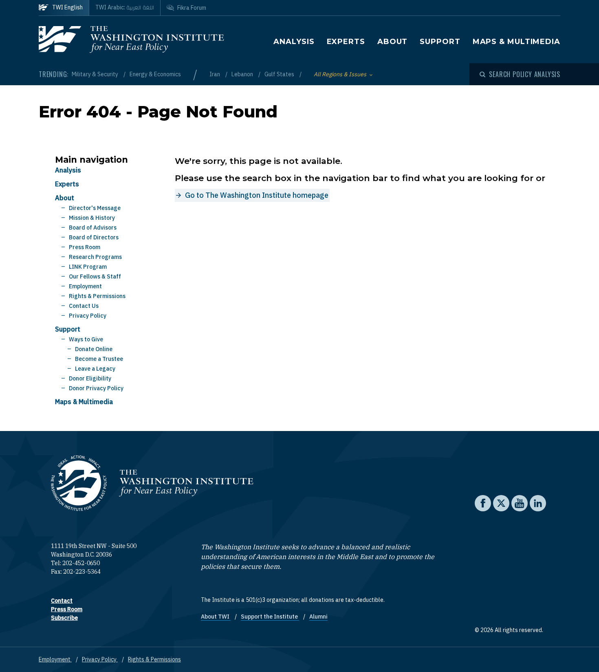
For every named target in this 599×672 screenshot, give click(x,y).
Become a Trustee (99, 359)
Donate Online (93, 349)
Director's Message (95, 208)
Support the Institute (270, 616)
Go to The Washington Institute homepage (256, 195)
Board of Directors (94, 237)
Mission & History (92, 217)
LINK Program (88, 266)
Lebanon (242, 74)
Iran (215, 74)
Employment (85, 286)
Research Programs (95, 257)
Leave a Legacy (95, 368)
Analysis (293, 41)
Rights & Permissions (97, 296)
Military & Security (95, 74)
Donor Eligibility (90, 378)
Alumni (318, 616)
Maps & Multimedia (516, 41)
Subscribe (64, 617)
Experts (346, 41)
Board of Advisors (93, 227)
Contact (62, 600)
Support (440, 41)
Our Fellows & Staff (95, 276)
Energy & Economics (155, 74)
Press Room (84, 247)
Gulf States (279, 74)
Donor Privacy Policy (96, 388)
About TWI (216, 616)
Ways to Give (86, 339)
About (392, 41)
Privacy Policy (87, 315)
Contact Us (84, 305)
